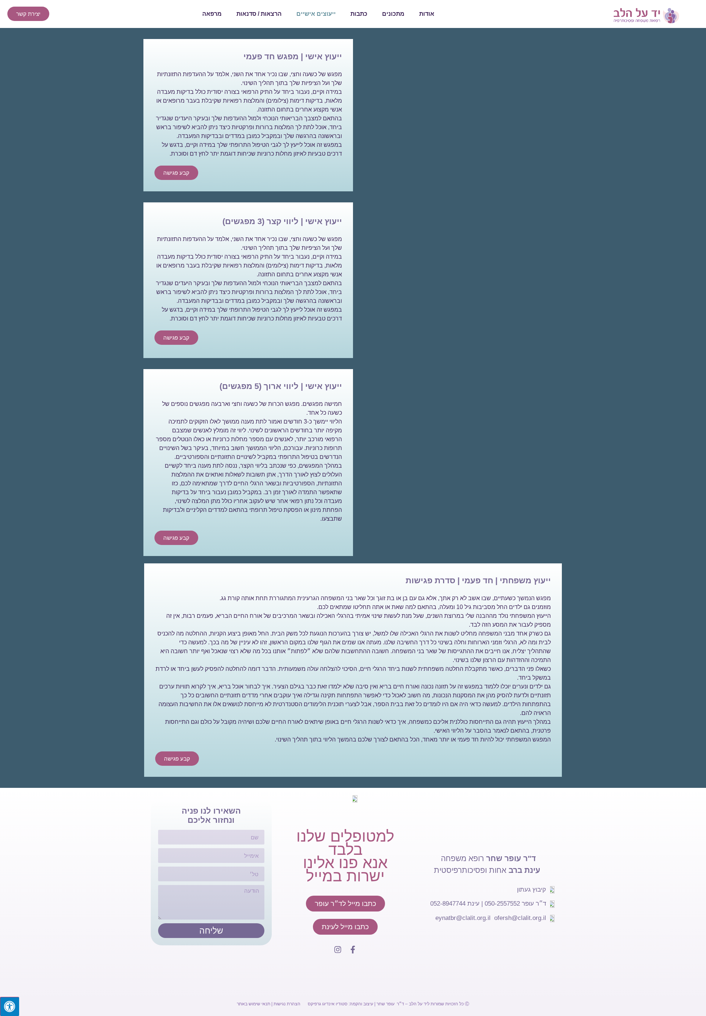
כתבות (358, 14)
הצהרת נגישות (287, 1003)
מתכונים (393, 14)
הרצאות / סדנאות (259, 14)
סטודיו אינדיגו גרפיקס (327, 1003)
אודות (426, 14)
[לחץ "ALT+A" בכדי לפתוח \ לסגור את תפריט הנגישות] (9, 1006)
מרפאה (212, 14)
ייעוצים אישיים (316, 14)
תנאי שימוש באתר (253, 1003)
